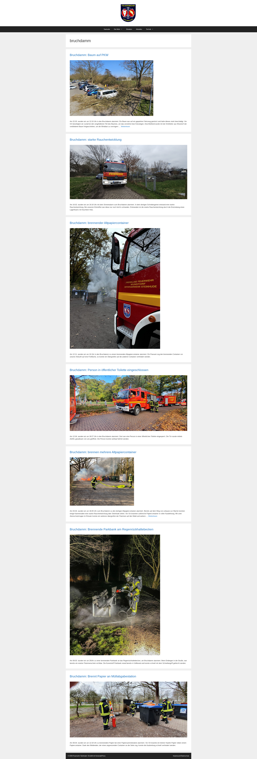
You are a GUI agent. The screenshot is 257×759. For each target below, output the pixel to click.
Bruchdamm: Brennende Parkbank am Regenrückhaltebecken (111, 529)
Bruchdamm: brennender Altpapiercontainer (99, 223)
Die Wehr (117, 29)
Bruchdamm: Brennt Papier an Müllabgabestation (103, 676)
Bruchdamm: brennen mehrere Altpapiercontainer (103, 452)
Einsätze (129, 29)
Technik (148, 29)
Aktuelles (139, 29)
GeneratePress (100, 756)
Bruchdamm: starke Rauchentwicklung (96, 139)
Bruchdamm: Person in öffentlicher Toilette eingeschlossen (109, 370)
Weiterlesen (125, 126)
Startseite (107, 29)
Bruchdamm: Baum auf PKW (89, 55)
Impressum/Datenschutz (181, 756)
